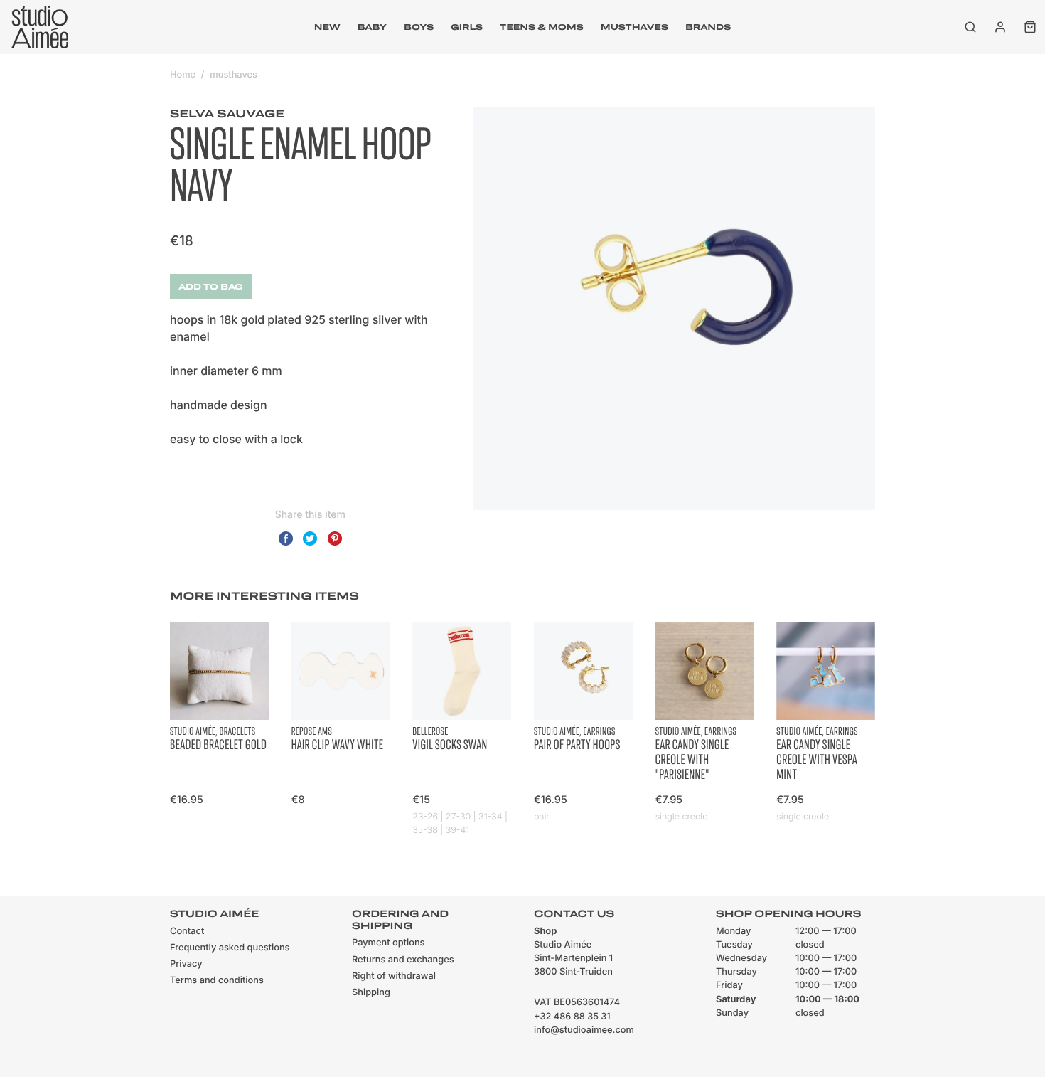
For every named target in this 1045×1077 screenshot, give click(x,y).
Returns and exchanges (403, 960)
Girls (467, 27)
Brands (708, 27)
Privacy (186, 964)
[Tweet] (310, 545)
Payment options (388, 943)
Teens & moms (542, 27)
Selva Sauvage (227, 113)
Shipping (371, 992)
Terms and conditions (217, 980)
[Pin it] (334, 545)
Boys (419, 27)
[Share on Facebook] (285, 545)
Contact (187, 931)
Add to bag (210, 287)
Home (182, 75)
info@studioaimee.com (584, 1030)
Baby (372, 27)
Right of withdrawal (394, 976)
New (327, 27)
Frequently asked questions (229, 948)
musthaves (634, 27)
